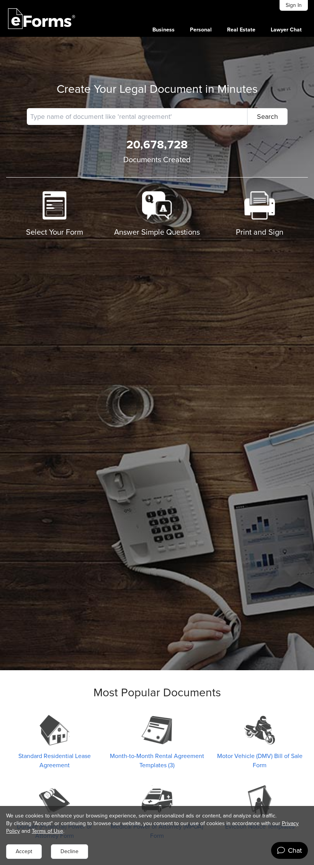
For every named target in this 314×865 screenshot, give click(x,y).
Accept (24, 851)
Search (267, 117)
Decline (69, 851)
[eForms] (41, 18)
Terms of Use (47, 831)
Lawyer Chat (286, 30)
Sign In (294, 5)
